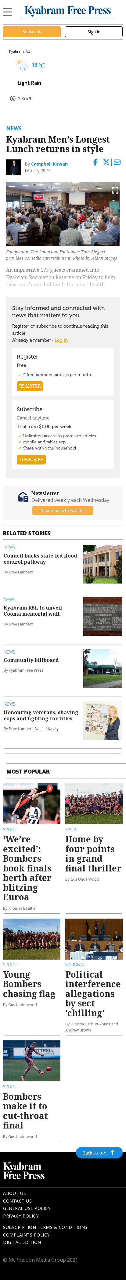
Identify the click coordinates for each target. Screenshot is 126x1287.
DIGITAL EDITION (22, 1242)
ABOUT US (14, 1193)
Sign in (94, 32)
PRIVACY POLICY (20, 1216)
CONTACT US (17, 1201)
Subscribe (32, 32)
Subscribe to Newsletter (63, 510)
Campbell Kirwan (49, 164)
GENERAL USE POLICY (26, 1208)
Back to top (94, 1153)
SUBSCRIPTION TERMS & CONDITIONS (45, 1227)
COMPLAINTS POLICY (26, 1235)
